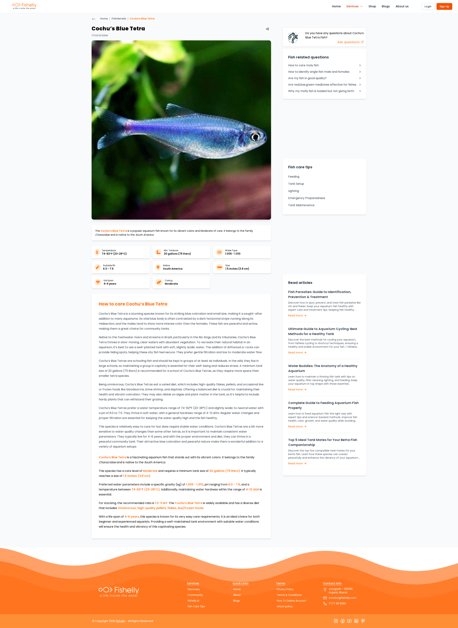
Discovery (194, 589)
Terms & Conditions (289, 595)
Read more (295, 315)
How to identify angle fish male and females (318, 72)
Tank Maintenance (301, 205)
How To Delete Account (291, 600)
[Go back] (94, 19)
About (237, 595)
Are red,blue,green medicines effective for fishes (322, 85)
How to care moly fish (303, 65)
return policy (285, 606)
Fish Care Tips (196, 606)
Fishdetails (119, 18)
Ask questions (348, 42)
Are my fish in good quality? (307, 78)
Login (428, 6)
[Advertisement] (324, 128)
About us (402, 6)
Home (336, 6)
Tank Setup (296, 184)
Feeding (293, 177)
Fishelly (120, 621)
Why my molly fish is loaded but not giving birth (321, 91)
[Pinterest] (363, 621)
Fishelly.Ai (193, 600)
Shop (372, 6)
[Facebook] (342, 621)
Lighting (293, 191)
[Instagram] (335, 621)
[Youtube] (349, 621)
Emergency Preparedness (306, 198)
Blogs (386, 6)
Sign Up (444, 6)
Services (352, 6)
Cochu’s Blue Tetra (142, 18)
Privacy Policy (285, 589)
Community (195, 595)
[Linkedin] (356, 621)
